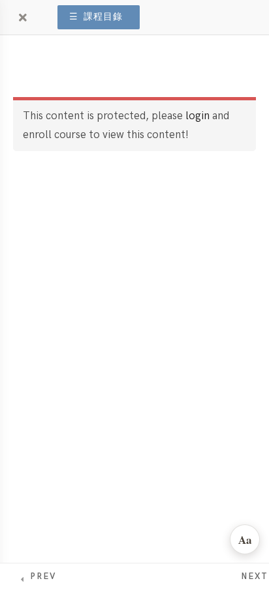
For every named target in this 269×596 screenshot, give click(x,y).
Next (254, 576)
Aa (245, 540)
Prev (43, 576)
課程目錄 (96, 17)
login (197, 115)
